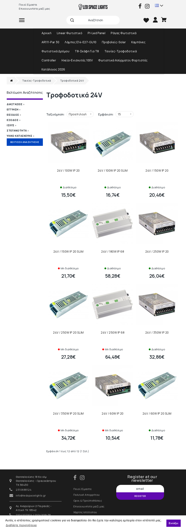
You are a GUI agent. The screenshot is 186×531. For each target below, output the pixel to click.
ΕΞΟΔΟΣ (13, 120)
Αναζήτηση (72, 20)
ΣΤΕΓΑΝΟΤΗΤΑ (17, 130)
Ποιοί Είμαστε (28, 4)
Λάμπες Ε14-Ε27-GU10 (80, 42)
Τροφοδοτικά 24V (72, 80)
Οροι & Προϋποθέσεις (87, 500)
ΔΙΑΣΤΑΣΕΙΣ (15, 104)
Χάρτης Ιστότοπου (85, 512)
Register (140, 496)
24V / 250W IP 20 (157, 252)
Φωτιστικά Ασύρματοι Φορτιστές (123, 60)
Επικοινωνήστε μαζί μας (34, 8)
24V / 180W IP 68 (112, 252)
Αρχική (46, 33)
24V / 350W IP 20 (157, 333)
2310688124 (23, 489)
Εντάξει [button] (173, 523)
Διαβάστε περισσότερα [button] (21, 525)
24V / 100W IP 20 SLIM (113, 171)
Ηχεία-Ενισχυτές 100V (77, 60)
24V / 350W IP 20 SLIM (68, 414)
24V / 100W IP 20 (68, 171)
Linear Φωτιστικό (69, 33)
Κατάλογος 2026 (53, 69)
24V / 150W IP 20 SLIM (68, 252)
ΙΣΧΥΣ (11, 125)
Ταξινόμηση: (55, 114)
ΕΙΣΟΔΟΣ (13, 114)
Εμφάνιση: (106, 114)
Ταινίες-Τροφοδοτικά (120, 51)
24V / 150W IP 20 (156, 171)
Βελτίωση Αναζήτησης (24, 142)
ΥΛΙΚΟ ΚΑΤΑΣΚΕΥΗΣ (20, 135)
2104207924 (24, 515)
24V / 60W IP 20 (113, 414)
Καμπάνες (138, 42)
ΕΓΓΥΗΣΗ (13, 109)
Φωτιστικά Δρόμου (55, 51)
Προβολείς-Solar (114, 42)
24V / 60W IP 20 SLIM (157, 414)
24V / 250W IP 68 (112, 333)
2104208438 (43, 515)
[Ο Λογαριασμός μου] (156, 19)
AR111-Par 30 (50, 42)
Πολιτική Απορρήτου (86, 494)
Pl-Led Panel (96, 33)
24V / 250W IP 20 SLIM (68, 333)
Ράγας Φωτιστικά (124, 33)
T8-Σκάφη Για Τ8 (87, 51)
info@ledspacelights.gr (31, 495)
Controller (49, 60)
